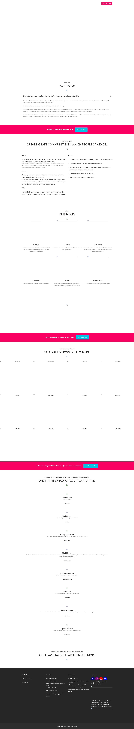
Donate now (107, 3)
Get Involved (82, 337)
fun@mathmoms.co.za (27, 678)
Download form (91, 465)
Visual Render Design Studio (70, 726)
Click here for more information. (104, 706)
